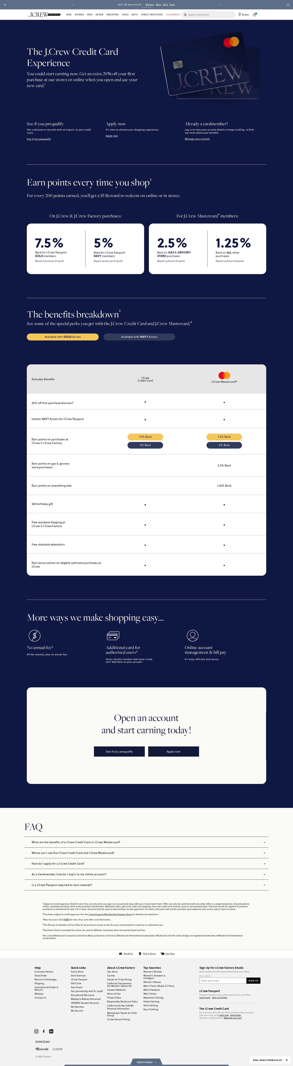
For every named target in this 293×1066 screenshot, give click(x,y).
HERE (66, 919)
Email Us (128, 953)
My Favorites (77, 1006)
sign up (253, 980)
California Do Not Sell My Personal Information (120, 1007)
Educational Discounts (82, 995)
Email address (205, 976)
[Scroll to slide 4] (148, 7)
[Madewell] (41, 1049)
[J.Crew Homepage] (44, 14)
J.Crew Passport (79, 979)
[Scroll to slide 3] (146, 7)
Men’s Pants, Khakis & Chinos (158, 985)
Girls (165, 4)
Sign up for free (219, 997)
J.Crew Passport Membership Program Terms (110, 914)
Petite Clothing (151, 1001)
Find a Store (149, 953)
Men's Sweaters (151, 989)
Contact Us (40, 997)
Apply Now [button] (235, 1015)
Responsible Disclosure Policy (122, 1001)
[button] (255, 15)
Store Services (78, 975)
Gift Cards (76, 983)
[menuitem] (69, 15)
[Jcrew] (57, 1049)
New (69, 14)
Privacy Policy (114, 997)
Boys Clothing (150, 1009)
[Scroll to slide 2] (144, 7)
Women (150, 4)
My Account (77, 1010)
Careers (111, 975)
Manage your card (233, 1017)
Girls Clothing (150, 1005)
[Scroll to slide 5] (150, 7)
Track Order (41, 975)
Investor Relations (116, 989)
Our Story (112, 971)
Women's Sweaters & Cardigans (154, 977)
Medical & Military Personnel (86, 998)
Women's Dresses (152, 971)
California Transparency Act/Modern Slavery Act (119, 984)
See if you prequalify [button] (39, 139)
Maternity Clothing (153, 997)
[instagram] (36, 1031)
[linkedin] (51, 1031)
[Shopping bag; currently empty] (263, 14)
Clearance (173, 14)
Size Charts (77, 987)
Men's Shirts (150, 993)
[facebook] (43, 1031)
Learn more (204, 997)
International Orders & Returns (46, 988)
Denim (100, 14)
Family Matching (152, 14)
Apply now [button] (112, 136)
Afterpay (39, 993)
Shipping (39, 983)
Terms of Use (113, 993)
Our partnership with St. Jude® (87, 991)
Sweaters (112, 14)
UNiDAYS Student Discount (85, 1002)
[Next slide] (219, 4)
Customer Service (44, 971)
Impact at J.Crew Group (119, 979)
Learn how (224, 1015)
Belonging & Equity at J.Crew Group (122, 1014)
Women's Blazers (152, 982)
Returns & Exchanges (46, 979)
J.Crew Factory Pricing (118, 1019)
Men (158, 4)
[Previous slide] (73, 4)
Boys (172, 4)
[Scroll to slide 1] (142, 7)
